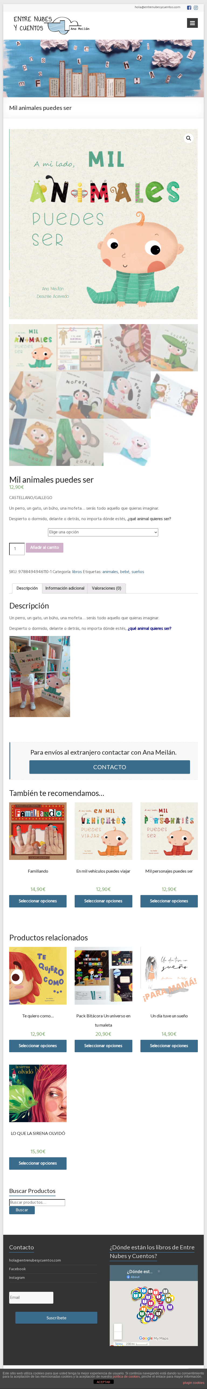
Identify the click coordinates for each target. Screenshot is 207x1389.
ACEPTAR (103, 1382)
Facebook (17, 1269)
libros (77, 572)
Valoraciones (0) (106, 588)
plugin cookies (193, 1383)
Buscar (22, 1210)
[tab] (27, 588)
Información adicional (64, 588)
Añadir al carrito (44, 547)
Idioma (16, 529)
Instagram (17, 1278)
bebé (124, 572)
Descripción (27, 588)
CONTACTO (109, 767)
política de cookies (126, 1376)
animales (110, 572)
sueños (138, 572)
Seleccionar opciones (38, 901)
